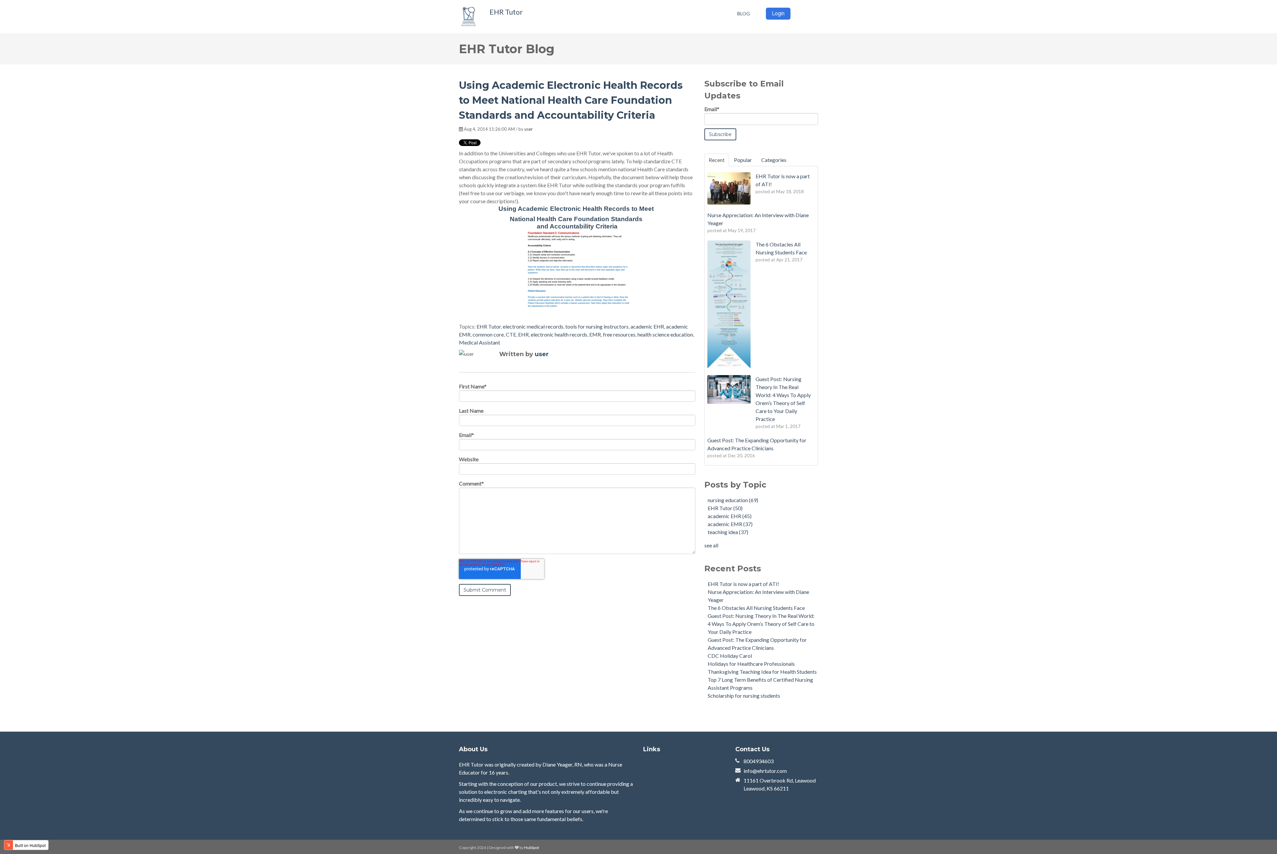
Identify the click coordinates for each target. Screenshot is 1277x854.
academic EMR (730, 524)
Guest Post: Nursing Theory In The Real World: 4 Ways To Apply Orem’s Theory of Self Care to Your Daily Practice (761, 624)
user (528, 129)
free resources (619, 334)
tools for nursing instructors (597, 326)
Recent (717, 160)
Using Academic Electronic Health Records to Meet (576, 208)
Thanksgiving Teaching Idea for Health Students (762, 671)
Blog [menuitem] (743, 13)
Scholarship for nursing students (744, 695)
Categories (773, 160)
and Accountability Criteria (577, 226)
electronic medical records (533, 326)
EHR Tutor (506, 12)
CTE (511, 334)
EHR (523, 334)
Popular (743, 160)
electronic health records (559, 334)
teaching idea (728, 532)
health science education (665, 334)
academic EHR (647, 326)
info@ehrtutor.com (765, 771)
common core (488, 334)
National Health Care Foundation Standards (577, 218)
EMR (595, 334)
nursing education (733, 500)
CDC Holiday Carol (730, 655)
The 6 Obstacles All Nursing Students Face (756, 608)
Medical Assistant (479, 342)
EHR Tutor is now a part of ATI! (743, 584)
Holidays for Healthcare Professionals (751, 663)
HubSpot (531, 847)
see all (711, 545)
